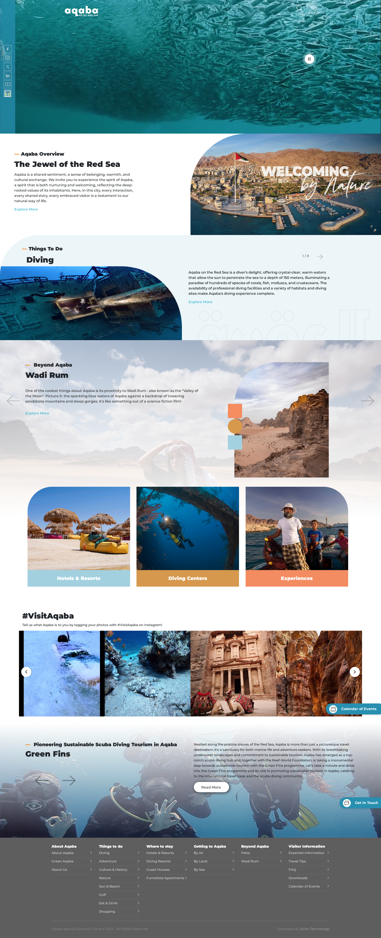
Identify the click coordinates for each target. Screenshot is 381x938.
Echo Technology (314, 929)
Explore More (26, 209)
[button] (13, 401)
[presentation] (320, 257)
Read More (211, 787)
